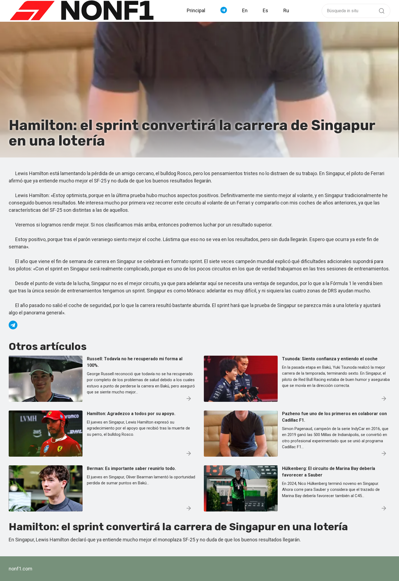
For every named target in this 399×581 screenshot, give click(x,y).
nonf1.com (20, 568)
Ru (286, 10)
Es (265, 10)
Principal (196, 10)
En (245, 10)
